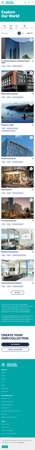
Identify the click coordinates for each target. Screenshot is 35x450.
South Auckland (17, 66)
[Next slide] (33, 27)
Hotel (8, 66)
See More (17, 292)
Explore (3, 379)
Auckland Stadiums (6, 405)
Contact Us (4, 391)
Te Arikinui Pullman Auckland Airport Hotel (15, 62)
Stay (3, 66)
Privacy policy (5, 424)
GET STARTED (15, 344)
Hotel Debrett (6, 190)
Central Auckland (18, 97)
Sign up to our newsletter (8, 433)
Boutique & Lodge (12, 128)
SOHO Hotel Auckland (9, 94)
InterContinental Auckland (11, 283)
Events (3, 376)
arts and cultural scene (23, 311)
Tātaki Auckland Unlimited (9, 417)
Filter (28, 33)
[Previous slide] (1, 27)
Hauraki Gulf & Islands (8, 131)
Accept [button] (4, 446)
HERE (27, 321)
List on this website (7, 430)
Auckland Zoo (5, 408)
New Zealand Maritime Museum (10, 411)
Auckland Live (5, 398)
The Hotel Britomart (8, 221)
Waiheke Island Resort (9, 252)
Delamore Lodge (7, 125)
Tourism (3, 414)
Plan (2, 382)
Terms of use (5, 427)
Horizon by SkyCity (8, 158)
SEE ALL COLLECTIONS (15, 349)
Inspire (3, 385)
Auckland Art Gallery (7, 401)
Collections (4, 388)
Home (3, 372)
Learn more (21, 442)
